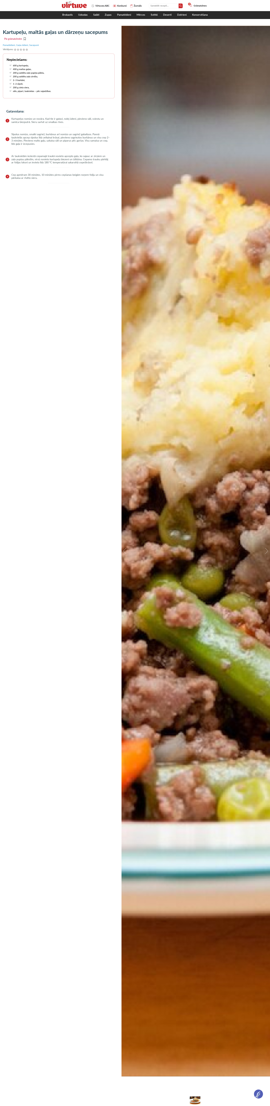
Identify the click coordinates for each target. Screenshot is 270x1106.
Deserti (167, 15)
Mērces (141, 15)
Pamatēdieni (124, 15)
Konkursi (122, 6)
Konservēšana (200, 15)
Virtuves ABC (102, 6)
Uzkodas (83, 15)
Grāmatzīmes (198, 6)
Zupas (108, 15)
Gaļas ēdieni (22, 45)
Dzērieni (182, 15)
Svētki (154, 15)
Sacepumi (34, 45)
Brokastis (67, 15)
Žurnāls (138, 6)
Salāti (96, 15)
